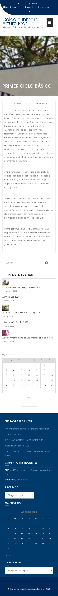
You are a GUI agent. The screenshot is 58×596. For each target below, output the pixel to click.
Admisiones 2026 (11, 296)
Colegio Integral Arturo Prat (21, 21)
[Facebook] (29, 11)
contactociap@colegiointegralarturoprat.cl (29, 7)
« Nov (28, 397)
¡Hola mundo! (21, 479)
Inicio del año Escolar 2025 (15, 322)
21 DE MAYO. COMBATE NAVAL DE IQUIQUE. (21, 312)
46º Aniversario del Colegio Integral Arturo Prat (24, 287)
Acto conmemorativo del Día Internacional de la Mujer (28, 337)
